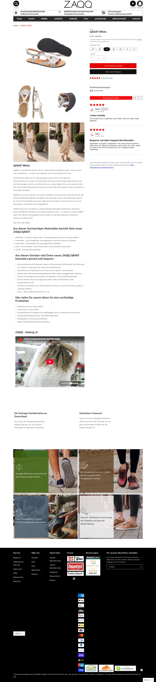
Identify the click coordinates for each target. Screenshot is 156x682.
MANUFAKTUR (100, 19)
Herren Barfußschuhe (55, 566)
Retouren (17, 581)
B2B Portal (36, 570)
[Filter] (135, 98)
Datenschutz (18, 577)
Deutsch (18, 633)
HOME (19, 19)
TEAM (86, 19)
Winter (53, 580)
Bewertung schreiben (111, 98)
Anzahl (93, 54)
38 (100, 49)
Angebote (54, 572)
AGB (15, 573)
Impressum (17, 569)
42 (127, 49)
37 (93, 49)
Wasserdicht (55, 576)
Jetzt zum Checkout (113, 72)
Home (15, 25)
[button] (16, 3)
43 (134, 49)
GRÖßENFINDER (119, 19)
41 (121, 49)
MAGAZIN (136, 19)
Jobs (33, 566)
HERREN (44, 19)
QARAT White (26, 25)
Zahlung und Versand (18, 563)
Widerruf (17, 558)
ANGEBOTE (58, 19)
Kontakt (35, 558)
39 (107, 49)
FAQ (33, 562)
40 (114, 49)
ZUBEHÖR (73, 19)
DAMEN (31, 19)
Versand (139, 39)
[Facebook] (142, 670)
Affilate (35, 574)
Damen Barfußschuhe (55, 559)
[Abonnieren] (140, 566)
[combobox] (148, 680)
